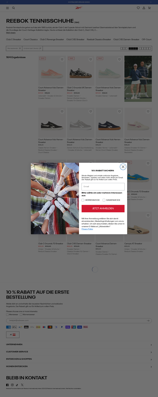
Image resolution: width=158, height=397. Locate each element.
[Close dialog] (123, 167)
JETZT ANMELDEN (103, 208)
